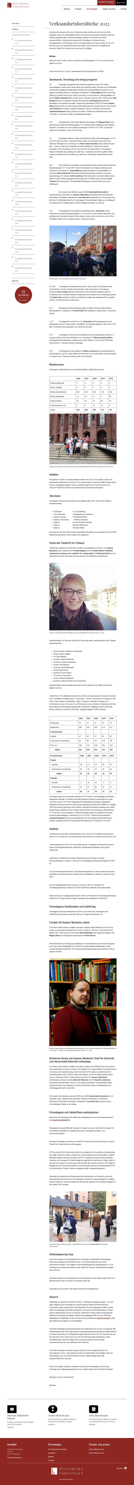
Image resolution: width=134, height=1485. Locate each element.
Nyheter (67, 9)
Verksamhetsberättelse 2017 (23, 117)
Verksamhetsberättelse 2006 (23, 221)
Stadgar (15, 29)
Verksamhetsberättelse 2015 (23, 136)
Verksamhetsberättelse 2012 (23, 165)
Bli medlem (122, 2)
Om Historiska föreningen (57, 1449)
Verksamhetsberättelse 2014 (23, 146)
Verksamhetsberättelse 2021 (23, 79)
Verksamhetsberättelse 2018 (23, 108)
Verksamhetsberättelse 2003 (23, 250)
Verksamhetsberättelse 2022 (23, 70)
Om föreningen (92, 9)
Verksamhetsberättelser (21, 35)
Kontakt (124, 9)
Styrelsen (15, 23)
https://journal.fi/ (103, 1318)
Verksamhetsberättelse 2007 (23, 212)
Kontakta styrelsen (14, 1458)
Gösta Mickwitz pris (96, 1453)
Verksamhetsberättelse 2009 (23, 193)
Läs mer (10, 1427)
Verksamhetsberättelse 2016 (23, 127)
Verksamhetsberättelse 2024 (23, 41)
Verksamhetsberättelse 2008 (23, 203)
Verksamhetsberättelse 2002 (23, 259)
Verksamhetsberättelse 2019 (23, 98)
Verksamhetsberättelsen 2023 (24, 51)
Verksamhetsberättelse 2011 (23, 174)
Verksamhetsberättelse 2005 (23, 231)
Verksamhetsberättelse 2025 (23, 60)
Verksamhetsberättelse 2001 (23, 269)
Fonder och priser (109, 9)
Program (78, 9)
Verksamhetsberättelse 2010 (23, 184)
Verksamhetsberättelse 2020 (23, 89)
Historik (15, 281)
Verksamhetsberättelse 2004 (23, 240)
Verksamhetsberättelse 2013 (23, 155)
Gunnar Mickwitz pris (96, 1449)
